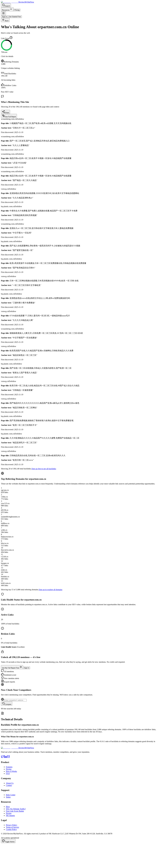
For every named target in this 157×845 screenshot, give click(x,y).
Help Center (10, 795)
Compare (8, 704)
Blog (8, 807)
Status (8, 797)
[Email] (8, 757)
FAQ (8, 773)
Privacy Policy (11, 825)
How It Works (11, 771)
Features (9, 767)
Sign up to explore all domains (50, 590)
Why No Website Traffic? (16, 809)
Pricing (16, 10)
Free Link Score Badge (15, 811)
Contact (9, 785)
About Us (9, 783)
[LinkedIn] (5, 757)
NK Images (10, 815)
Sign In (4, 17)
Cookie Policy (11, 829)
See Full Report (10, 117)
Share (7, 113)
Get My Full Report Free (10, 668)
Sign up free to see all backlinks (44, 469)
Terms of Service (12, 827)
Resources (6, 10)
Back (7, 21)
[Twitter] (2, 757)
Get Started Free (15, 17)
